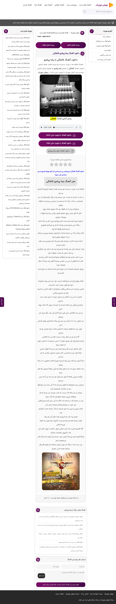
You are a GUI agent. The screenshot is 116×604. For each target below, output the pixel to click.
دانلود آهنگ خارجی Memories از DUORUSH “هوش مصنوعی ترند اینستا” (18, 57)
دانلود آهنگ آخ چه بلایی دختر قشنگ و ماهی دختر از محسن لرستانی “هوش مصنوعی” (18, 65)
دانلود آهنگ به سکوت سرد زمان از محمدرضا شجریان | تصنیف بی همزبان (17, 103)
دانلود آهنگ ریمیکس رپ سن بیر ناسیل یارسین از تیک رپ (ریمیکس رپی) (19, 147)
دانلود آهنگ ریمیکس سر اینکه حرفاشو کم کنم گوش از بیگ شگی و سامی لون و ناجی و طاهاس (17, 170)
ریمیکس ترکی (107, 36)
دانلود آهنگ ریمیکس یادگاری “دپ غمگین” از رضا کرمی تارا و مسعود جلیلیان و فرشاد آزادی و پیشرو (61, 549)
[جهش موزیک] (103, 5)
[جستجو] (84, 11)
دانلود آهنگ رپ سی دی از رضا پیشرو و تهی (71, 542)
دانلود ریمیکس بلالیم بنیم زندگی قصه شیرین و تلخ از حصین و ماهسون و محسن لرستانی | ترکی (17, 157)
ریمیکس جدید (71, 5)
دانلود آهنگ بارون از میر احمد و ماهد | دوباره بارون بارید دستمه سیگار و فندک (17, 39)
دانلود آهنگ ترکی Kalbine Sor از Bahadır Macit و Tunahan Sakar (18, 227)
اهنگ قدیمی (107, 50)
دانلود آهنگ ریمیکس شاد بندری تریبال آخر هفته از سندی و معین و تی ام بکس (18, 180)
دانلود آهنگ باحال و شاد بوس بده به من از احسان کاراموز (18, 189)
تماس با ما (84, 594)
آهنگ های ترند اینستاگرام (59, 33)
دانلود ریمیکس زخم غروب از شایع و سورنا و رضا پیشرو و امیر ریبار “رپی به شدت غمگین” (60, 527)
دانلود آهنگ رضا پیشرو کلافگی (66, 53)
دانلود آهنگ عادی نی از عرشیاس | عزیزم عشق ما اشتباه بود (18, 95)
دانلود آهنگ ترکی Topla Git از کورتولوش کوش (18, 218)
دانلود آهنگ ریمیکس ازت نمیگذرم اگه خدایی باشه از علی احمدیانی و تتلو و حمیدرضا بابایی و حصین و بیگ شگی (17, 76)
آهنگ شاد (38, 5)
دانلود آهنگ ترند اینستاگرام (103, 41)
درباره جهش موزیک (72, 594)
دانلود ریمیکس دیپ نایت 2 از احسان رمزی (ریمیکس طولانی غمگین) (18, 235)
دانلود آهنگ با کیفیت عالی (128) (58, 143)
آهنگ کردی (27, 5)
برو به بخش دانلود (73, 45)
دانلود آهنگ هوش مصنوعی (103, 46)
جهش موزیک (75, 33)
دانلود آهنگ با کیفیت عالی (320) (59, 135)
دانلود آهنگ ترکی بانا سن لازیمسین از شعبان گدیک (19, 253)
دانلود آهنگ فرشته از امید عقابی (20, 127)
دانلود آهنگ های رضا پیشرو (59, 151)
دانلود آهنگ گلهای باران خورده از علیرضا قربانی (18, 120)
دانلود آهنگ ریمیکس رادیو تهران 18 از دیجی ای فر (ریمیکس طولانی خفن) (18, 138)
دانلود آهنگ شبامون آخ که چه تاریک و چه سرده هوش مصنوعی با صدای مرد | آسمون (18, 48)
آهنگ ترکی (48, 5)
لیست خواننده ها (96, 594)
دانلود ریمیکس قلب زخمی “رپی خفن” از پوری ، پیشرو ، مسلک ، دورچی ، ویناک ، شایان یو (60, 535)
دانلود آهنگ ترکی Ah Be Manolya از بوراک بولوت (17, 210)
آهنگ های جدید (85, 5)
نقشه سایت (59, 594)
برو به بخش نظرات (48, 45)
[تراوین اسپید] (61, 491)
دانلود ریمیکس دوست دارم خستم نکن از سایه (18, 244)
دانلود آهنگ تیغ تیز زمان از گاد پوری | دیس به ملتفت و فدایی (17, 86)
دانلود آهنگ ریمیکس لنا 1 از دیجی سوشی (17, 131)
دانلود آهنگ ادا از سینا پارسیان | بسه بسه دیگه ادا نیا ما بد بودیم (18, 112)
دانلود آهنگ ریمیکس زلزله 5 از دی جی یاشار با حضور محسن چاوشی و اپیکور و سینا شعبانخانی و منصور (17, 199)
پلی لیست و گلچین (105, 55)
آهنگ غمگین (59, 5)
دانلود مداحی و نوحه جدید (104, 59)
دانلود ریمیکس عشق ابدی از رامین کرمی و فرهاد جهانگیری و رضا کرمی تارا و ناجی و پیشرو (61, 518)
